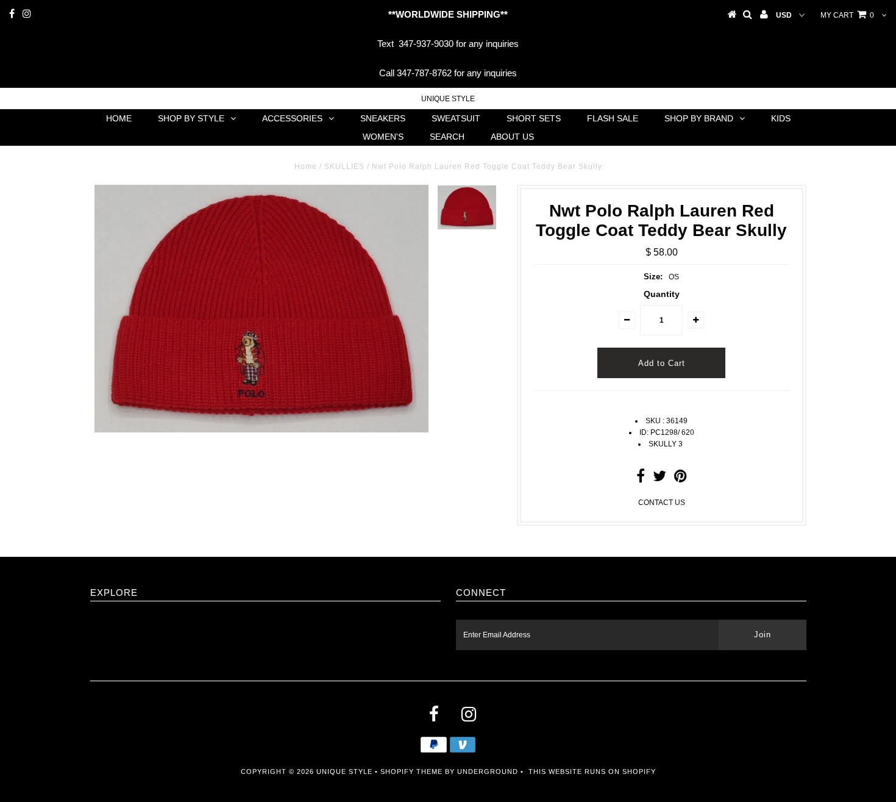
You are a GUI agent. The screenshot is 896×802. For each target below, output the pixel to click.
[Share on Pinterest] (680, 478)
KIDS (781, 118)
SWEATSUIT (456, 118)
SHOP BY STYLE (191, 118)
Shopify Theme (411, 771)
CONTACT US (661, 502)
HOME (119, 118)
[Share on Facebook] (640, 478)
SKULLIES (344, 166)
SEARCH (447, 136)
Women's (383, 136)
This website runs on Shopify (592, 771)
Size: (653, 276)
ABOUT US (512, 136)
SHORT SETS (534, 118)
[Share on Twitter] (659, 478)
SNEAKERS (382, 118)
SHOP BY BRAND (698, 118)
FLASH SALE (612, 118)
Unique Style (448, 99)
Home (305, 166)
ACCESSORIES (292, 118)
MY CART (847, 15)
